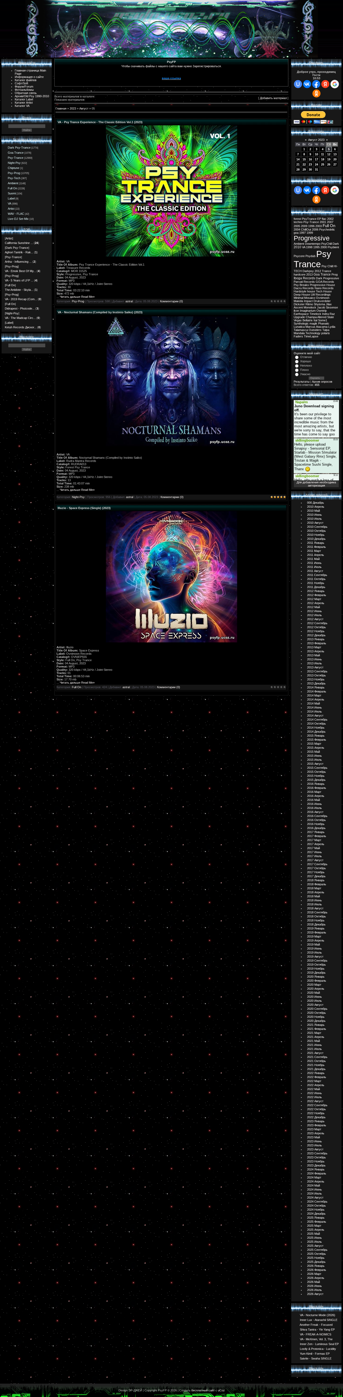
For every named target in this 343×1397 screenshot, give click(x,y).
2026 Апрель (315, 1277)
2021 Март (314, 1032)
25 (322, 164)
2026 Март (314, 1273)
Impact (308, 301)
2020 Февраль (316, 980)
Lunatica (299, 326)
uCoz (221, 1390)
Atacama (321, 326)
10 (316, 154)
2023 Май (313, 1137)
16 (310, 159)
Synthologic (301, 323)
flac (324, 218)
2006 (315, 229)
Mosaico (309, 297)
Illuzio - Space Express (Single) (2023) (84, 508)
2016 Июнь (314, 803)
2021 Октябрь (316, 1061)
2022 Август (315, 1101)
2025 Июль (314, 1241)
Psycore (299, 256)
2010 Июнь (314, 514)
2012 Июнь (314, 611)
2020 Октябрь (316, 1012)
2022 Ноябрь (316, 1113)
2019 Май (313, 944)
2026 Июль (314, 1289)
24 (316, 164)
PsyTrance (309, 218)
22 (304, 164)
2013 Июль (314, 663)
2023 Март (314, 1129)
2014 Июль (314, 711)
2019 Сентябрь (317, 960)
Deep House (302, 294)
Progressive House (322, 285)
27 (335, 164)
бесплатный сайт (203, 1390)
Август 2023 (316, 139)
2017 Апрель (315, 844)
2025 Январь (316, 1217)
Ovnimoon (322, 297)
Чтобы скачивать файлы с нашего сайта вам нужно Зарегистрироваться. (171, 66)
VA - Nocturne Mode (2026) (317, 1314)
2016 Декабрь (316, 828)
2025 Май (313, 1233)
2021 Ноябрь (316, 1065)
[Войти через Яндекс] (325, 84)
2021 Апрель (315, 1036)
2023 (73, 108)
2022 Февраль (316, 1077)
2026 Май (313, 1281)
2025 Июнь (314, 1237)
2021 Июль (314, 1048)
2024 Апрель (315, 1181)
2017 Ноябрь (316, 872)
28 (298, 169)
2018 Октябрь (316, 916)
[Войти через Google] (334, 84)
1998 (309, 247)
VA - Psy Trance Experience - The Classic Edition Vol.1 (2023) (100, 122)
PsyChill (326, 243)
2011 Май (313, 558)
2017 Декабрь (316, 876)
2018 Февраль (316, 884)
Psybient (333, 247)
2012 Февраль (316, 595)
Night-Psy (14, 162)
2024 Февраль (316, 1173)
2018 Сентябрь (317, 912)
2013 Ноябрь (316, 679)
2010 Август (315, 522)
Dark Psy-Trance (19, 147)
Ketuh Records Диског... (20, 327)
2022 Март (314, 1081)
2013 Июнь (314, 659)
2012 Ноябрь (316, 631)
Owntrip (321, 310)
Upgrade (299, 317)
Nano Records (324, 288)
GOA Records (325, 281)
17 (316, 159)
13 (335, 154)
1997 (302, 232)
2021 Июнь (314, 1044)
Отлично (306, 357)
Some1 (322, 320)
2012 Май (313, 607)
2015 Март (314, 743)
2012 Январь (316, 591)
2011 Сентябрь (317, 575)
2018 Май (313, 896)
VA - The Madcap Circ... (20, 317)
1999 (310, 232)
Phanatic (323, 323)
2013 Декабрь (316, 683)
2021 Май (313, 1040)
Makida (298, 301)
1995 (316, 247)
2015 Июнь (314, 755)
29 (304, 169)
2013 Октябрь (316, 675)
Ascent (298, 307)
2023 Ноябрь (316, 1161)
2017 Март (314, 840)
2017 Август (315, 860)
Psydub (310, 256)
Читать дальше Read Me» (77, 296)
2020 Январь (316, 976)
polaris (325, 333)
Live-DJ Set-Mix (18, 218)
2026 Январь (316, 1265)
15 (304, 159)
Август (83, 108)
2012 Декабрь (316, 635)
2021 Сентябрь (317, 1057)
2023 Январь (316, 1121)
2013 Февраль (316, 643)
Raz (332, 313)
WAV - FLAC (16, 213)
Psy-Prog (14, 173)
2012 (318, 271)
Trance (326, 271)
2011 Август (315, 571)
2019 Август (315, 956)
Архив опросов (322, 381)
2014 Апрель (315, 699)
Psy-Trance (15, 157)
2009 (304, 226)
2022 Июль (314, 1097)
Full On (12, 188)
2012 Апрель (315, 603)
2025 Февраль (316, 1221)
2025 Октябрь (316, 1253)
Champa (311, 317)
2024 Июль (314, 1193)
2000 (323, 247)
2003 (318, 226)
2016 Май (313, 799)
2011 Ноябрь (315, 583)
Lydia (331, 326)
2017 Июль (314, 856)
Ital (315, 320)
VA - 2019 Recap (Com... (21, 299)
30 (310, 169)
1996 (311, 226)
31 (316, 169)
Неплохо (306, 365)
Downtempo (312, 243)
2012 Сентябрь (317, 623)
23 (310, 164)
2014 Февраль (316, 691)
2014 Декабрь (316, 731)
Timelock (315, 313)
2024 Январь (316, 1169)
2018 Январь (316, 880)
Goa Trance (16, 152)
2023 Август (315, 1149)
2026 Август (315, 1294)
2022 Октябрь (316, 1109)
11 (322, 154)
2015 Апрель (315, 747)
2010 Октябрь (316, 530)
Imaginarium (308, 310)
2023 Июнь (314, 1141)
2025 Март (314, 1225)
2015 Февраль (316, 739)
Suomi (12, 193)
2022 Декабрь (316, 1117)
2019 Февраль (316, 932)
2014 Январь (316, 687)
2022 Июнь (314, 1093)
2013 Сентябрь (317, 671)
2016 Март (314, 791)
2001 (323, 222)
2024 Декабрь (316, 1213)
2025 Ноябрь (316, 1257)
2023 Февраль (316, 1125)
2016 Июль (314, 807)
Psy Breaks (301, 285)
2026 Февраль (316, 1269)
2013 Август (315, 667)
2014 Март (314, 695)
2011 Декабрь (316, 587)
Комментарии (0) (171, 301)
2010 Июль (314, 518)
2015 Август (315, 763)
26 (328, 164)
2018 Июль (314, 904)
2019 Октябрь (316, 964)
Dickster (299, 304)
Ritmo (309, 304)
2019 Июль (314, 952)
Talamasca (301, 330)
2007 (330, 222)
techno (298, 222)
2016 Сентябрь (317, 816)
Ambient (13, 183)
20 (335, 159)
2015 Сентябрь (317, 767)
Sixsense (332, 307)
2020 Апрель (315, 988)
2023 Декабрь (316, 1165)
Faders (298, 336)
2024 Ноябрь (316, 1209)
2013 (309, 274)
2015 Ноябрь (316, 775)
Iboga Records (304, 278)
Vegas (298, 320)
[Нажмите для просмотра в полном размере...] (171, 255)
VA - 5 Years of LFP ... (19, 280)
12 (328, 154)
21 (298, 164)
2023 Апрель (315, 1133)
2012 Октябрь (316, 627)
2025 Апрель (315, 1229)
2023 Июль (314, 1145)
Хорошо (305, 361)
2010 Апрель (315, 506)
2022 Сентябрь (317, 1105)
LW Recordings (321, 294)
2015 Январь (316, 735)
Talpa (325, 330)
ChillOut (306, 229)
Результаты (302, 381)
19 (328, 159)
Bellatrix (308, 320)
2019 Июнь (314, 948)
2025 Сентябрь (317, 1249)
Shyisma (319, 304)
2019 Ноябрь (316, 968)
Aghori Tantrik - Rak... (19, 252)
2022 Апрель (315, 1085)
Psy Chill (327, 266)
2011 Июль (314, 566)
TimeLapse (311, 336)
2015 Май (313, 751)
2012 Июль (314, 615)
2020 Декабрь (316, 1020)
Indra (325, 313)
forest (297, 218)
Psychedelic (327, 229)
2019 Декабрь (316, 972)
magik (313, 323)
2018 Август (315, 908)
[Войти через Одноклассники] (316, 93)
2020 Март (314, 984)
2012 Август (315, 619)
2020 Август (315, 1004)
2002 (330, 218)
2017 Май (313, 848)
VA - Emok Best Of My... (20, 271)
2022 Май (313, 1089)
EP (319, 218)
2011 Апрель (315, 554)
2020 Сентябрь (317, 1008)
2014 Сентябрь (317, 719)
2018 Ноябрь (316, 920)
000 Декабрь (315, 502)
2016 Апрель (315, 795)
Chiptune (13, 168)
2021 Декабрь (316, 1069)
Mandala (299, 333)
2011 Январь (315, 542)
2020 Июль (314, 1000)
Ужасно (305, 374)
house (311, 291)
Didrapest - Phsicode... (20, 308)
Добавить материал (273, 98)
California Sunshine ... (19, 242)
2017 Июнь (314, 852)
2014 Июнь (314, 707)
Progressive (312, 238)
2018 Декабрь (316, 924)
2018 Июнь (314, 900)
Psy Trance (312, 259)
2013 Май (313, 655)
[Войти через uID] (298, 84)
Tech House (324, 291)
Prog (334, 274)
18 (322, 159)
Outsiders (315, 330)
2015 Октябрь (316, 771)
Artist (11, 208)
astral (129, 301)
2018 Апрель (315, 892)
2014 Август (315, 715)
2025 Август (315, 1245)
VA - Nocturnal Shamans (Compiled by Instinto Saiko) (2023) (100, 312)
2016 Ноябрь (316, 824)
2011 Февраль (316, 546)
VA (9, 203)
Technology (312, 333)
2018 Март (314, 888)
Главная (60, 108)
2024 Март (314, 1177)
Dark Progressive (327, 278)
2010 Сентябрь (317, 526)
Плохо (304, 369)
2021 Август (315, 1053)
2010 (297, 247)
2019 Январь (316, 928)
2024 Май (313, 1185)
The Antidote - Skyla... (19, 289)
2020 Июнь (314, 996)
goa (296, 232)
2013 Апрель (315, 651)
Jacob (321, 307)
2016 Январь (316, 783)
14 (298, 159)
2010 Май (313, 510)
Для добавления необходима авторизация (316, 484)
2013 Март (314, 647)
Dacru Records (304, 288)
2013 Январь (316, 639)
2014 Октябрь (316, 723)
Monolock (310, 307)
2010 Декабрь (316, 538)
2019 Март (314, 936)
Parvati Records (304, 281)
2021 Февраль (316, 1028)
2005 (297, 226)
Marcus (310, 326)
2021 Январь (316, 1024)
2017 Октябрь (316, 868)
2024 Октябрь (316, 1205)
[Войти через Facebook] (316, 84)
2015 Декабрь (316, 779)
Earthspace (301, 313)
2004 (297, 229)
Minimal (298, 297)
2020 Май (313, 992)
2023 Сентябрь (317, 1153)
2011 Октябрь (316, 579)
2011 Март (314, 550)
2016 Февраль (316, 787)
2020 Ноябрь (316, 1016)
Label (11, 198)
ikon (296, 310)
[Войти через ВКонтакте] (307, 84)
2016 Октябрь (316, 820)
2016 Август (315, 812)
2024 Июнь (314, 1189)
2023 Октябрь (316, 1157)
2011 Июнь (314, 562)
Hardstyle (300, 291)
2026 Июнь (314, 1285)
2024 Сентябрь (317, 1201)
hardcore (299, 274)
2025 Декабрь (316, 1261)
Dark (336, 243)
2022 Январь (316, 1073)
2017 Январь (316, 832)
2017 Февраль (316, 836)
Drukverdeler (322, 301)
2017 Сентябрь (317, 864)
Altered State (325, 317)
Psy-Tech (14, 178)
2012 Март (314, 599)
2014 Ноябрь (316, 727)
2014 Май (313, 703)
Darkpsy (308, 271)
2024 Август (315, 1197)
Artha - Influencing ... (18, 261)
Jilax (329, 304)
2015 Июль (314, 759)
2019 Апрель (315, 940)
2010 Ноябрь (316, 534)
